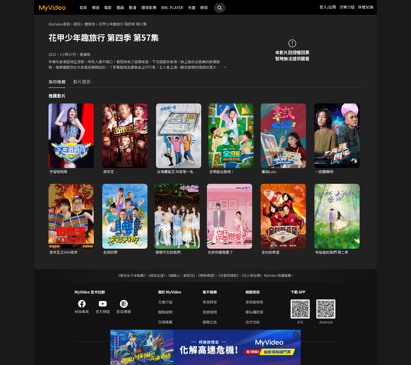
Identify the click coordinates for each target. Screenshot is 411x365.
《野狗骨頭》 (206, 275)
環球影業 (149, 7)
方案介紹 (347, 7)
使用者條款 (254, 301)
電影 (108, 7)
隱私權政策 (254, 311)
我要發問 (210, 311)
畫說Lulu (269, 171)
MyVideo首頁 (59, 23)
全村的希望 (270, 252)
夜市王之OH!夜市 (63, 252)
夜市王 (108, 171)
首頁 (83, 7)
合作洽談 (252, 321)
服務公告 (210, 321)
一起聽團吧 (324, 171)
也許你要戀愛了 (220, 252)
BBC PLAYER (172, 7)
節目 (204, 7)
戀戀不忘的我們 (168, 252)
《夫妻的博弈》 (228, 275)
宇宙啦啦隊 (58, 171)
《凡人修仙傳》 (252, 275)
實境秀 (89, 23)
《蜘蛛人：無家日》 (181, 275)
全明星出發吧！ (221, 171)
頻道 (95, 7)
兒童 (192, 7)
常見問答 (210, 301)
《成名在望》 (156, 275)
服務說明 (165, 311)
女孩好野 (110, 252)
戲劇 (120, 7)
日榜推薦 (165, 321)
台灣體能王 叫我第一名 (175, 171)
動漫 (133, 7)
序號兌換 (365, 7)
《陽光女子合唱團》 (131, 275)
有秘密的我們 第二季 (331, 252)
